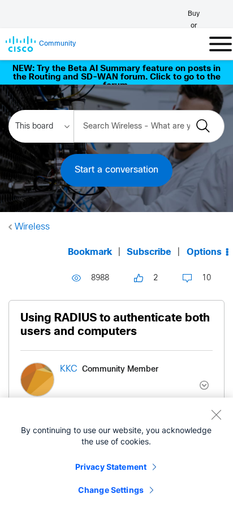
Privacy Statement (110, 466)
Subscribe (149, 252)
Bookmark (90, 252)
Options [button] (204, 252)
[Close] (216, 414)
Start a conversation (116, 170)
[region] (116, 457)
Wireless (32, 227)
